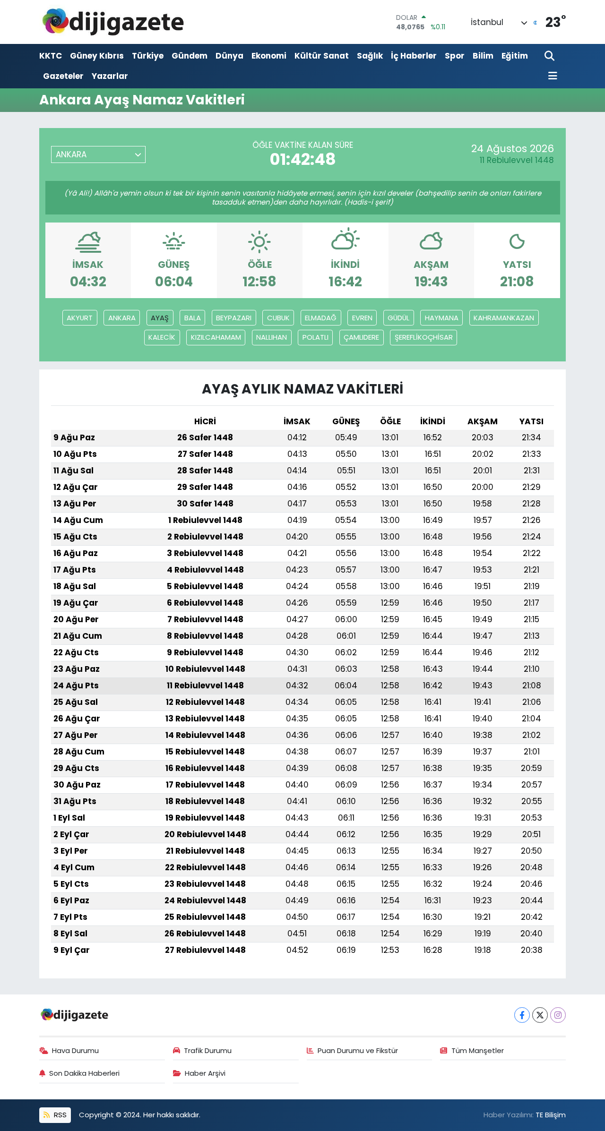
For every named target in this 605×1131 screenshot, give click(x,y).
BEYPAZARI (233, 318)
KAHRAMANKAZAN (504, 318)
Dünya (229, 55)
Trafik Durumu (208, 1050)
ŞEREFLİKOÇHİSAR (424, 337)
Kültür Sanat (321, 55)
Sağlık (370, 55)
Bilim (483, 55)
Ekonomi (268, 55)
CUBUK (278, 318)
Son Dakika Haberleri (84, 1073)
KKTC (50, 55)
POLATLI (315, 337)
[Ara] (550, 56)
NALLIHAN (271, 337)
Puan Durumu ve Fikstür (358, 1050)
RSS (59, 1115)
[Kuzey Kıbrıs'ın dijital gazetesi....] (113, 22)
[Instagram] (558, 1015)
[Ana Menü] (551, 76)
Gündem (189, 55)
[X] (540, 1015)
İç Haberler (414, 55)
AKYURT (80, 318)
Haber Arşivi (205, 1073)
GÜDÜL (398, 318)
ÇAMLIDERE (361, 337)
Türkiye (148, 55)
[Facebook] (522, 1015)
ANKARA (122, 318)
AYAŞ (160, 318)
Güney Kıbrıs (97, 55)
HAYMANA (441, 318)
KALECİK (161, 337)
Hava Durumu (75, 1050)
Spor (455, 55)
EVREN (362, 318)
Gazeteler (63, 76)
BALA (192, 318)
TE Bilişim (551, 1115)
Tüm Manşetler (477, 1050)
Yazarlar (110, 76)
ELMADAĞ (321, 318)
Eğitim (514, 55)
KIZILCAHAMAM (216, 337)
